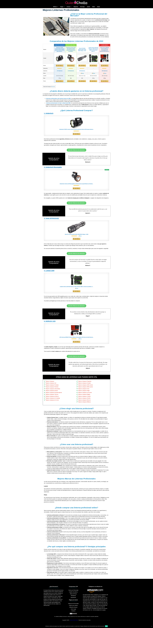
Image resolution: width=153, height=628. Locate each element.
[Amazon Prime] (82, 73)
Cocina (68, 6)
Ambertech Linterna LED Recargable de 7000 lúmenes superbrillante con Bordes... (76, 183)
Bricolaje (82, 6)
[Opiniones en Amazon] (59, 68)
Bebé (93, 6)
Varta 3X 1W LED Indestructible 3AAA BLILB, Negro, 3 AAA (82, 49)
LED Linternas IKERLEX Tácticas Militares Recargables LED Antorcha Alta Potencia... (76, 337)
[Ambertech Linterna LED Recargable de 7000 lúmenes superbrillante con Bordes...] (71, 58)
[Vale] (151, 626)
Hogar (61, 6)
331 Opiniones (59, 70)
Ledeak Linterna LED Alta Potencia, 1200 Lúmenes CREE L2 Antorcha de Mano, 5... (76, 286)
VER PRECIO (60, 65)
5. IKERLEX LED (50, 321)
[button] (76, 150)
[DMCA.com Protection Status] (73, 614)
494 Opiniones (104, 70)
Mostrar (53, 86)
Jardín (88, 6)
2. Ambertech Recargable (53, 167)
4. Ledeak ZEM (49, 270)
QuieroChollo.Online (74, 620)
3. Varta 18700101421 (51, 218)
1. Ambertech (48, 113)
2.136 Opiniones (71, 70)
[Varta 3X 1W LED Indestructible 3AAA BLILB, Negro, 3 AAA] (82, 58)
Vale (106, 626)
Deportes (76, 6)
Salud (98, 6)
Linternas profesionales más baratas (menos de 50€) (58, 98)
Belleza (55, 6)
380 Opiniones (82, 70)
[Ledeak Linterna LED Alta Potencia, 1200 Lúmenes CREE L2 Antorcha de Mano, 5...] (93, 58)
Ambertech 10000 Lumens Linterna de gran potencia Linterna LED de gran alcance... (76, 129)
